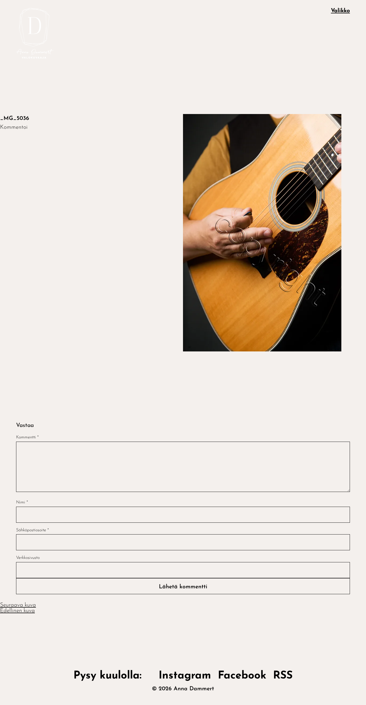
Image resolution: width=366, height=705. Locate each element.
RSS (283, 675)
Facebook (242, 675)
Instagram (185, 675)
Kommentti (27, 437)
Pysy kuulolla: (112, 675)
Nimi (22, 502)
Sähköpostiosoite (32, 530)
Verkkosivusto (28, 558)
